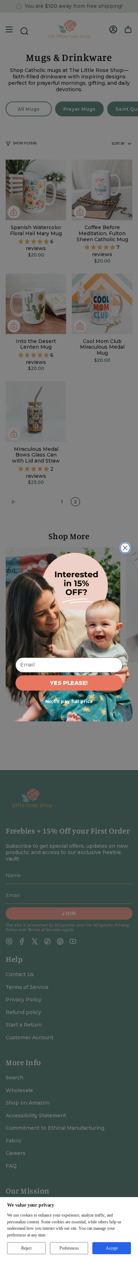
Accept (111, 1248)
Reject (26, 1248)
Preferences (69, 1248)
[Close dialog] (125, 548)
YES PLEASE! (69, 683)
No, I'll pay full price (69, 701)
